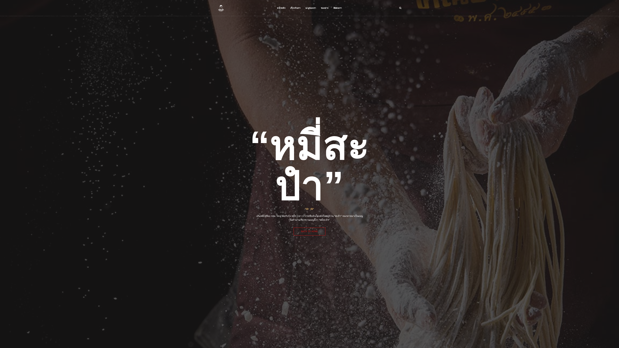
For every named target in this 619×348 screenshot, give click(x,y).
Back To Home (309, 231)
